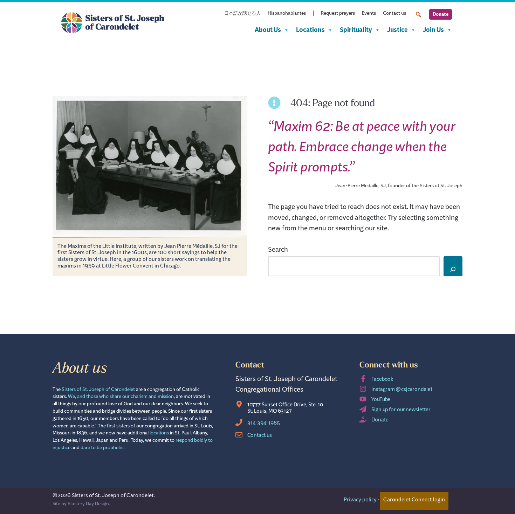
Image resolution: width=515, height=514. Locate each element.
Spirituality (356, 30)
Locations (310, 30)
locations (159, 434)
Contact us (394, 14)
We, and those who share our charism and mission (121, 397)
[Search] (453, 266)
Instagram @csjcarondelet (401, 390)
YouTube (380, 400)
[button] (418, 14)
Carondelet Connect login (414, 500)
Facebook (382, 380)
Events (369, 14)
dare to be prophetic (102, 448)
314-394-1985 (263, 424)
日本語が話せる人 (242, 14)
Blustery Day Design (88, 504)
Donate (440, 14)
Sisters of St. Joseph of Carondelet (98, 390)
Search (278, 251)
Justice (397, 30)
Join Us (433, 30)
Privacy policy (360, 500)
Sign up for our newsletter (400, 411)
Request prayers (338, 14)
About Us (268, 30)
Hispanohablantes (287, 14)
